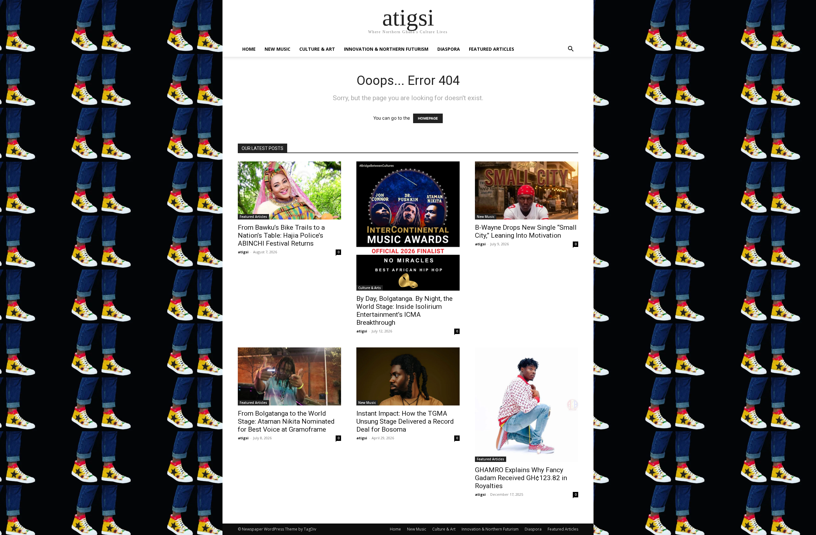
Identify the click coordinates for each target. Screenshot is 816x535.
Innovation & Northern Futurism (386, 49)
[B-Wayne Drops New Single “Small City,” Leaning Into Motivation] (526, 190)
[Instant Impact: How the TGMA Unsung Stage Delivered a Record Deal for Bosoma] (408, 376)
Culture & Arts (369, 288)
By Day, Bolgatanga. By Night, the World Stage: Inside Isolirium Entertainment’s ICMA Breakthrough (404, 310)
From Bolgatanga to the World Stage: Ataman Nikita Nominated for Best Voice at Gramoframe (286, 421)
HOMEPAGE (428, 118)
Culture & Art (317, 49)
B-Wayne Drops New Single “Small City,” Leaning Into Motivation (526, 231)
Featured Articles (491, 49)
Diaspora (448, 49)
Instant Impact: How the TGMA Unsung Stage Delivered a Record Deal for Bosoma (405, 421)
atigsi (243, 251)
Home (249, 49)
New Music (277, 49)
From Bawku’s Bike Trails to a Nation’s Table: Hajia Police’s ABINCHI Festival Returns (281, 235)
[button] (570, 50)
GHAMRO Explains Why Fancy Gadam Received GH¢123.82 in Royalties (521, 478)
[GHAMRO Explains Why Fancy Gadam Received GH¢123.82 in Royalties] (526, 404)
